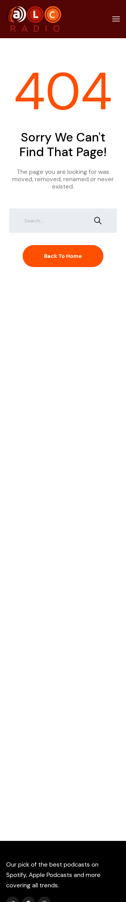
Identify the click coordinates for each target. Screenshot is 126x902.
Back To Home (63, 256)
